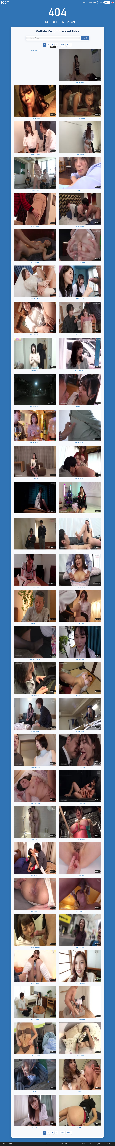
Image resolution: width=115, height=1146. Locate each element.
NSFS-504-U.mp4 (80, 803)
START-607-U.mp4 (80, 479)
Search (85, 38)
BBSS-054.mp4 (35, 262)
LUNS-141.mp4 (80, 1055)
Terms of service (55, 1143)
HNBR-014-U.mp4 (80, 695)
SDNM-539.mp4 (35, 1055)
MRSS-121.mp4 (35, 154)
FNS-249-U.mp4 (80, 262)
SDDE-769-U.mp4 (80, 334)
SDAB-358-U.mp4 (80, 298)
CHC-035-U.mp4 (35, 839)
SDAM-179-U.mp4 (35, 370)
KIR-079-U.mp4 (35, 695)
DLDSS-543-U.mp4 (35, 659)
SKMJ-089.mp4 (80, 226)
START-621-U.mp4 (35, 334)
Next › (69, 45)
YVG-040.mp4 (80, 1127)
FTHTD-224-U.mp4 (80, 587)
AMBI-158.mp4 (80, 82)
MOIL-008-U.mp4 (35, 803)
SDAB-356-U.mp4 (80, 406)
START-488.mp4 (80, 983)
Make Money (92, 2)
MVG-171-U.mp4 (80, 911)
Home (47, 1143)
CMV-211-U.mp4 (80, 839)
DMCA (84, 1143)
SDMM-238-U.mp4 (80, 370)
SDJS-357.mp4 (80, 875)
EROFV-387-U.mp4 (80, 515)
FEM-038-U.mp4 (35, 911)
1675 (62, 45)
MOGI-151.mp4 (35, 1019)
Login (100, 2)
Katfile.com (6, 1143)
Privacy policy (77, 1143)
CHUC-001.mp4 (35, 118)
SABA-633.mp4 (35, 983)
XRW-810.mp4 (80, 154)
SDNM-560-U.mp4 (35, 298)
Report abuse (91, 1143)
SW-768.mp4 (80, 190)
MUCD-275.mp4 (80, 1019)
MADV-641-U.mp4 (35, 767)
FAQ (62, 1143)
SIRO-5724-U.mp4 (35, 479)
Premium (84, 2)
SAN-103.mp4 (80, 1091)
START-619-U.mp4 (80, 443)
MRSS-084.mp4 (35, 947)
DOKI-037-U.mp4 (35, 587)
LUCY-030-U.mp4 (80, 659)
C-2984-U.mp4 (80, 731)
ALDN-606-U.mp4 (35, 623)
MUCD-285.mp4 (80, 118)
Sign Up (107, 2)
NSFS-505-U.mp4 (80, 767)
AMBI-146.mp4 (35, 1127)
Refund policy (68, 1143)
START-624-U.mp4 (35, 406)
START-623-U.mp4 (35, 443)
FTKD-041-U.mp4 (35, 551)
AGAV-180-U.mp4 (80, 623)
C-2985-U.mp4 (35, 731)
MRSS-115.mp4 (35, 226)
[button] (113, 2)
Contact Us (110, 1143)
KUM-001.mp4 (35, 190)
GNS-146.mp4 (35, 1091)
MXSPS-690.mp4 (35, 50)
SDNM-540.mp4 (80, 947)
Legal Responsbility (100, 1143)
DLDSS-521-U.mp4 (35, 515)
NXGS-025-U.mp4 (80, 551)
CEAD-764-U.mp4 (35, 875)
